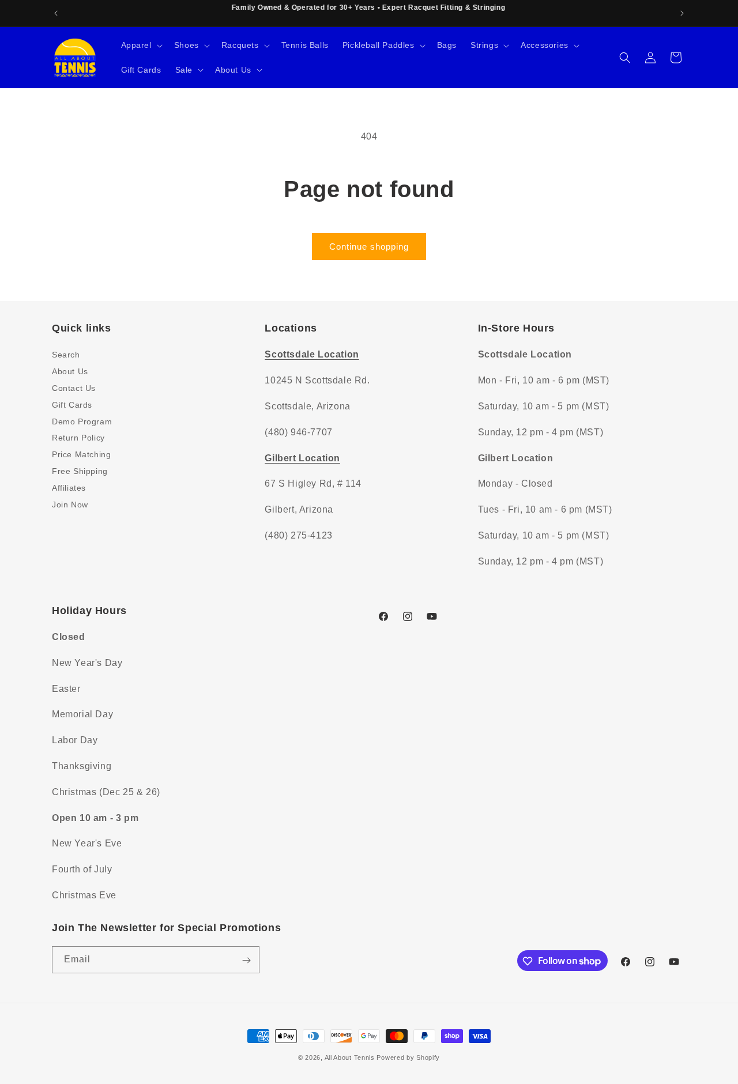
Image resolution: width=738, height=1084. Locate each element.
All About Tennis (350, 1057)
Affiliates (69, 487)
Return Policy (78, 437)
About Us (70, 371)
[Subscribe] (246, 960)
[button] (140, 45)
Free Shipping (80, 470)
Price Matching (81, 454)
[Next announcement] (682, 13)
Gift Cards (72, 404)
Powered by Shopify (408, 1057)
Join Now (70, 504)
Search (66, 354)
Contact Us (74, 387)
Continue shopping (369, 246)
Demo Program (82, 421)
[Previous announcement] (56, 13)
